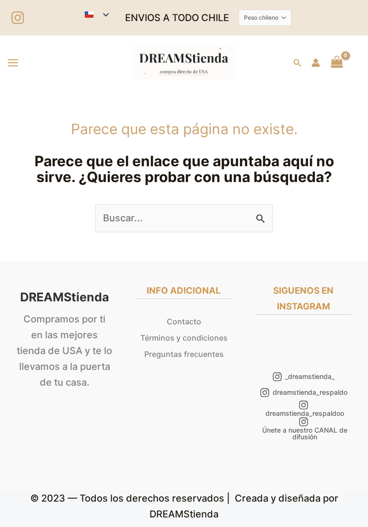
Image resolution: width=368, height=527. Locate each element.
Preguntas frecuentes (184, 354)
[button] (297, 63)
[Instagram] (17, 17)
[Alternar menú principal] (13, 63)
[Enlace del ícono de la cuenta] (315, 62)
